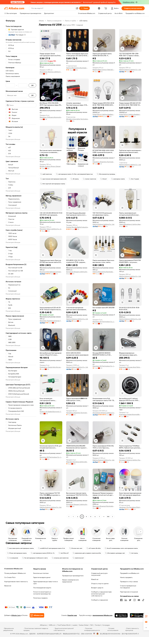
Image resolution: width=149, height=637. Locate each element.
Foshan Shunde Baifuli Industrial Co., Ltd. (77, 227)
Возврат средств (97, 588)
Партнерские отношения (129, 592)
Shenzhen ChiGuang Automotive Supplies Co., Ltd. (51, 117)
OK (32, 85)
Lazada (74, 625)
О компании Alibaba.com (13, 569)
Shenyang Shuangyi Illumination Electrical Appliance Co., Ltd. (104, 506)
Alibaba (41, 21)
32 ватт (104, 179)
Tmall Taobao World (63, 625)
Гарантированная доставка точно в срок (45, 582)
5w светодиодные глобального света (36, 558)
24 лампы (76, 179)
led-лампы (134, 553)
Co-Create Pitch (9, 577)
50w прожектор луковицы (107, 174)
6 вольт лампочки (90, 179)
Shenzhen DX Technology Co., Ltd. (104, 321)
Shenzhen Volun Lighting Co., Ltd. (51, 229)
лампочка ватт (79, 558)
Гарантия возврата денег (42, 577)
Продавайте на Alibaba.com (129, 573)
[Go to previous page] (69, 517)
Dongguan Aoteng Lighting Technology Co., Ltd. (130, 460)
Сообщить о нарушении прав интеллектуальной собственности (101, 594)
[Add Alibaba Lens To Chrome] (37, 615)
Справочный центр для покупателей (99, 574)
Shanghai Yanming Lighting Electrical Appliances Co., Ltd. (77, 462)
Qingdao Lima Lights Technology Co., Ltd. (77, 119)
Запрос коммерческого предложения (70, 581)
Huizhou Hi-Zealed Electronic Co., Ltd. (51, 411)
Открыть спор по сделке (100, 583)
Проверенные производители (72, 576)
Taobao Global (83, 625)
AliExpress (43, 625)
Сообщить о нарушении (99, 600)
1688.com (52, 625)
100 (108, 516)
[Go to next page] (112, 517)
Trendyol (98, 625)
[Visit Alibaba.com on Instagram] (134, 600)
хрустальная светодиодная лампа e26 (54, 179)
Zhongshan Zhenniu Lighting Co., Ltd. (51, 72)
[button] (77, 8)
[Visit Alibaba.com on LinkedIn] (125, 600)
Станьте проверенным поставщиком (128, 587)
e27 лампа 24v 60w (95, 548)
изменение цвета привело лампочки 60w (88, 553)
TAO (91, 625)
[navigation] (21, 268)
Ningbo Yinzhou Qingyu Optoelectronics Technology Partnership (51, 166)
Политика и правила (40, 598)
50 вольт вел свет (76, 548)
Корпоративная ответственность (16, 581)
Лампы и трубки (70, 21)
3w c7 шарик (135, 179)
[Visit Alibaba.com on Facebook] (121, 600)
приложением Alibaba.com (102, 615)
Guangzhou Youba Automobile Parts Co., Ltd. (130, 414)
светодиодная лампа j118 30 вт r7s (43, 553)
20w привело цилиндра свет (116, 553)
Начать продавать (126, 577)
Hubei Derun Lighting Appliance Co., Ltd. (104, 114)
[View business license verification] (94, 634)
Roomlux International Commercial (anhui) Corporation (51, 272)
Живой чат (94, 579)
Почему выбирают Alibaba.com (15, 573)
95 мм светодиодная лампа (18, 553)
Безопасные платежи (41, 573)
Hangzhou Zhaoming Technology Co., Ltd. (104, 162)
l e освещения (13, 558)
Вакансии (7, 586)
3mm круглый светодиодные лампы (53, 184)
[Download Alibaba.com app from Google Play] (137, 615)
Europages (106, 625)
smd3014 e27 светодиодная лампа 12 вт (52, 548)
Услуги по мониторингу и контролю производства (42, 593)
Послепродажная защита (42, 588)
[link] (146, 616)
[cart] (106, 9)
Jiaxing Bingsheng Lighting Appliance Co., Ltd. (130, 224)
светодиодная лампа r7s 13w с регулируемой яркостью (75, 174)
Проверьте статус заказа (129, 581)
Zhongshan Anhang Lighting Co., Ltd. (104, 413)
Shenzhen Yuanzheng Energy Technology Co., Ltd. (51, 321)
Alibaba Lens (16, 615)
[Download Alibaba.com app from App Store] (121, 615)
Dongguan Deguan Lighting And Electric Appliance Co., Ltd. (77, 272)
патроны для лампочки (61, 558)
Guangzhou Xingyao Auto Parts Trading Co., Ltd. (130, 367)
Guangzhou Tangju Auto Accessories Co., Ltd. (51, 367)
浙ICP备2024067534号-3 (130, 634)
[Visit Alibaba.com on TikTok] (143, 600)
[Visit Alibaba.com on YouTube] (139, 600)
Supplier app (72, 615)
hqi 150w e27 (65, 553)
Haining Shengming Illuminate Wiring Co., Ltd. (77, 68)
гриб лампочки (47, 174)
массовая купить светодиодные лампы (21, 548)
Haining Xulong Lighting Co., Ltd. (130, 69)
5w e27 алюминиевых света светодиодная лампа (122, 548)
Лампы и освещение (54, 21)
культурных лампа (119, 179)
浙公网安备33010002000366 (110, 634)
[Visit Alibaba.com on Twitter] (130, 600)
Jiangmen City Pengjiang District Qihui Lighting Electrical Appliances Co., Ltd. (130, 507)
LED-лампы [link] (83, 21)
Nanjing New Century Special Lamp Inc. (104, 69)
